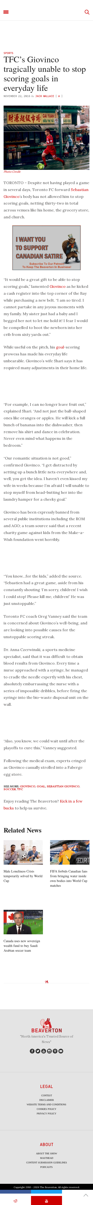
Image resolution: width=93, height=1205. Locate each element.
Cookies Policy (46, 1109)
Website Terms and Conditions (46, 1104)
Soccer (10, 789)
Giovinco (58, 286)
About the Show (46, 1153)
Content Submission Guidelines (46, 1162)
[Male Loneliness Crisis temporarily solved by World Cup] (23, 852)
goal (60, 347)
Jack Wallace (44, 96)
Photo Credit (12, 171)
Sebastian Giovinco (63, 786)
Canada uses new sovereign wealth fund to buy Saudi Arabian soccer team (22, 946)
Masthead (46, 1158)
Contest (46, 1095)
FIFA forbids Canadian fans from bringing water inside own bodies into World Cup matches (68, 878)
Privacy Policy (46, 1113)
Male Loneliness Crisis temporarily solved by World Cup (23, 876)
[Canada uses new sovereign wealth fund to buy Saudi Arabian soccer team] (23, 922)
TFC (20, 789)
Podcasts (46, 1167)
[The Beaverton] (46, 12)
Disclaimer (46, 1100)
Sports (8, 52)
